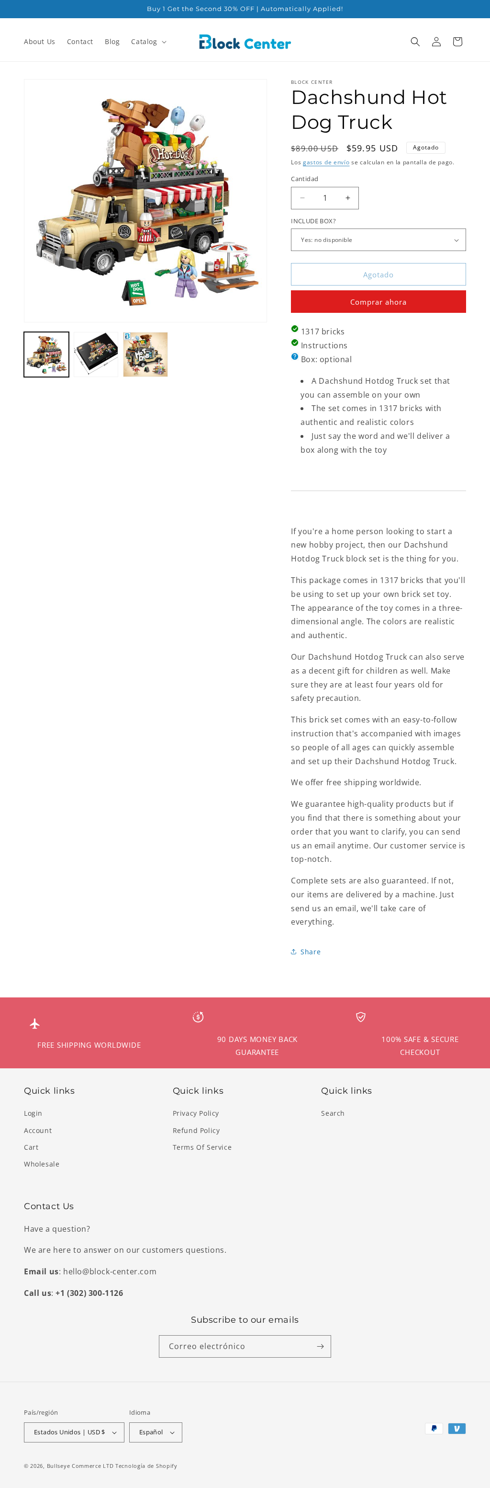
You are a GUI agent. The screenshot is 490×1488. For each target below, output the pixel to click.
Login (33, 1113)
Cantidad (304, 178)
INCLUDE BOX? (313, 221)
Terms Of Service (202, 1147)
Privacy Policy (196, 1113)
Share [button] (311, 951)
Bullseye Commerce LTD (80, 1465)
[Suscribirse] (320, 1346)
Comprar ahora (378, 302)
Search (333, 1113)
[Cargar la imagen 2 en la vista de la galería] (96, 354)
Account (38, 1130)
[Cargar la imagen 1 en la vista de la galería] (46, 354)
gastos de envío (326, 162)
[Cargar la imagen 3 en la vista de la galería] (145, 354)
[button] (147, 42)
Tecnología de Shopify (146, 1465)
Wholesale (41, 1163)
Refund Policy (196, 1130)
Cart (31, 1147)
